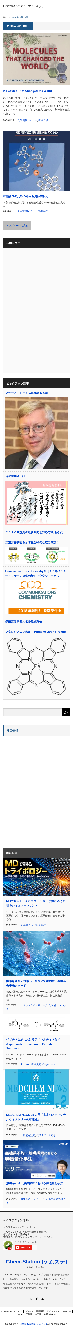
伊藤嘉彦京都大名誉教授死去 (23, 621)
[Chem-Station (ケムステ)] (23, 6)
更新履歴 (40, 1311)
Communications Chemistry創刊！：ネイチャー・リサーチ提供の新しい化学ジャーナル (35, 573)
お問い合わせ (50, 1314)
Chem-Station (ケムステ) (36, 1262)
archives (25, 1199)
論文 (43, 925)
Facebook (66, 1311)
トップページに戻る (17, 225)
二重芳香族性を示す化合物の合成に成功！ (32, 542)
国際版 (29, 1314)
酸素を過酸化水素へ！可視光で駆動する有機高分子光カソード (36, 983)
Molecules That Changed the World (27, 91)
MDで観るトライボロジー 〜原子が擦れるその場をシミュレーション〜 (35, 903)
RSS (42, 1298)
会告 (44, 1199)
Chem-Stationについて (11, 1311)
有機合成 (43, 120)
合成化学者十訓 (15, 476)
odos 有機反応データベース (40, 1064)
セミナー (36, 1199)
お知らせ (29, 1311)
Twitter (20, 1314)
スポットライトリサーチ (34, 1005)
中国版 (38, 1314)
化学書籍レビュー (27, 120)
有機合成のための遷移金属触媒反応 (25, 196)
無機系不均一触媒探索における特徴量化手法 (34, 1183)
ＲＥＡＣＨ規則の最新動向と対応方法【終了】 (35, 532)
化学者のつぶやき (30, 925)
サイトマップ (53, 1311)
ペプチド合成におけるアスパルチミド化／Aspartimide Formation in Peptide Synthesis (33, 1044)
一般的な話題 (28, 1135)
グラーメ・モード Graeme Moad (26, 392)
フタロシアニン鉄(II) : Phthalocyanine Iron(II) (35, 631)
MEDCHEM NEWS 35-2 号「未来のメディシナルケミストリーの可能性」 (36, 1117)
